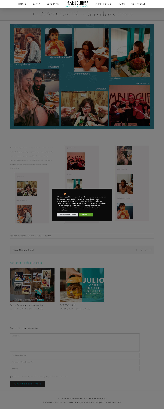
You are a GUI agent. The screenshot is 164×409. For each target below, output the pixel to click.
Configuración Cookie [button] (67, 214)
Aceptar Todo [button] (85, 214)
